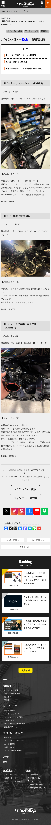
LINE (31, 781)
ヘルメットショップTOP (14, 717)
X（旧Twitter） (35, 778)
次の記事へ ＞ (38, 540)
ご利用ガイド (9, 720)
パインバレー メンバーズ (14, 741)
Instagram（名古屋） (38, 788)
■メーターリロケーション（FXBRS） (22, 55)
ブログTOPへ (25, 547)
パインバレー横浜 (14, 31)
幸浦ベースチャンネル (13, 781)
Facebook (33, 775)
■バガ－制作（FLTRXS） (17, 62)
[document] (25, 247)
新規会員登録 (9, 711)
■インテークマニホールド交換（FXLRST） (24, 68)
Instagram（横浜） (37, 784)
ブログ (6, 757)
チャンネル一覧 (10, 775)
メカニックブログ (20, 11)
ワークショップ (31, 31)
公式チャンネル (10, 778)
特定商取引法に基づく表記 (14, 723)
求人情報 (25, 670)
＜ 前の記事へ (13, 540)
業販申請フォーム (11, 727)
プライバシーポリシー (13, 750)
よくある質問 (9, 744)
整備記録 (45, 31)
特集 (5, 762)
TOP (5, 679)
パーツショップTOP (12, 714)
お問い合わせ (9, 747)
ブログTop (5, 11)
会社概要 (7, 737)
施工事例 (7, 697)
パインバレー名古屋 (12, 693)
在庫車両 (7, 700)
